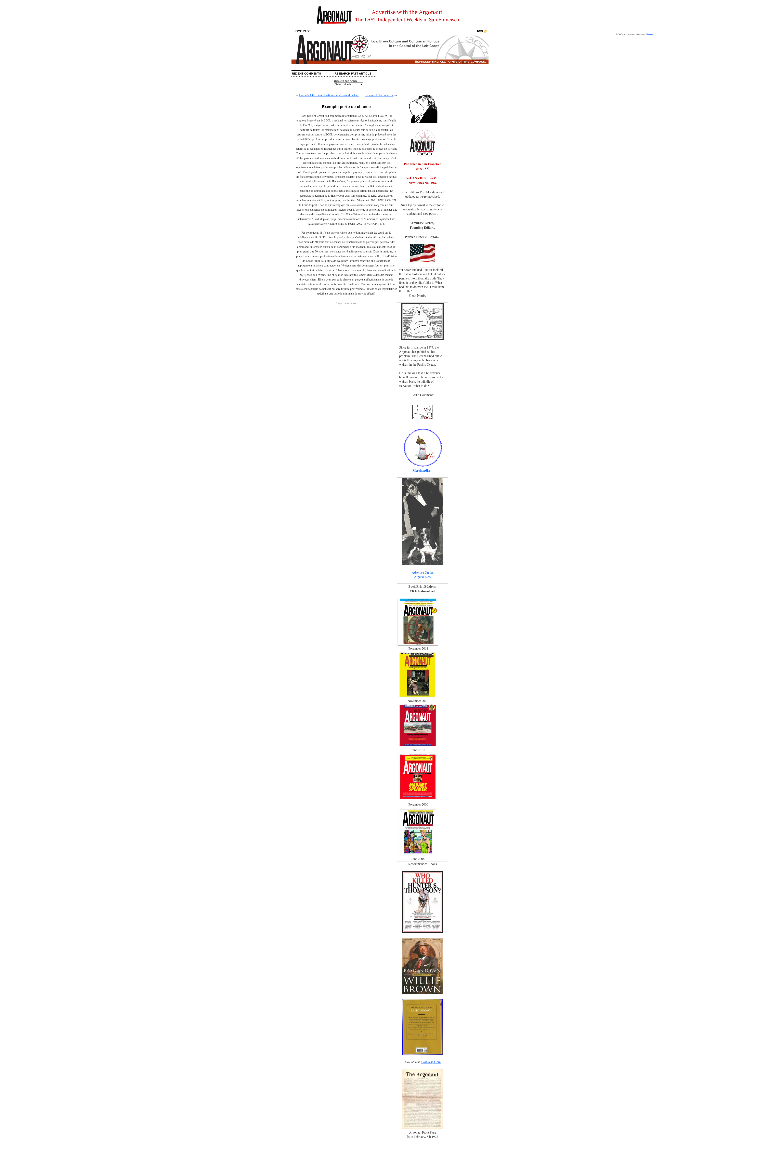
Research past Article (345, 80)
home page (302, 31)
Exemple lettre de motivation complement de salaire (329, 95)
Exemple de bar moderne (379, 95)
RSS (480, 31)
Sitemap (649, 34)
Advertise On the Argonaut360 (422, 574)
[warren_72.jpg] (422, 123)
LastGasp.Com (431, 1062)
